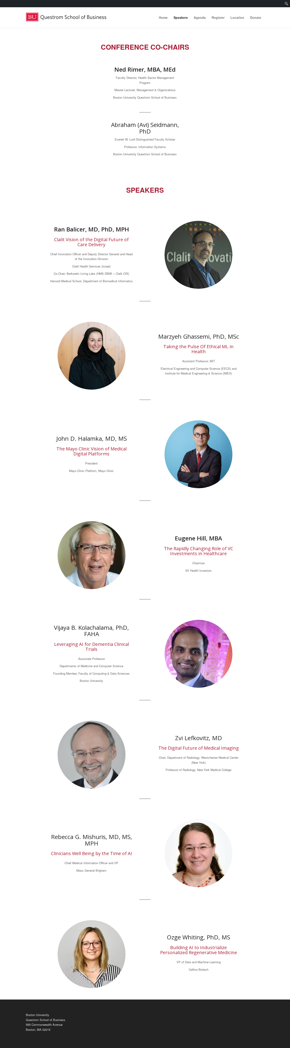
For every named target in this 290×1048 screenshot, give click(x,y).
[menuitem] (286, 3)
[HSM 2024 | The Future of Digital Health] (68, 17)
